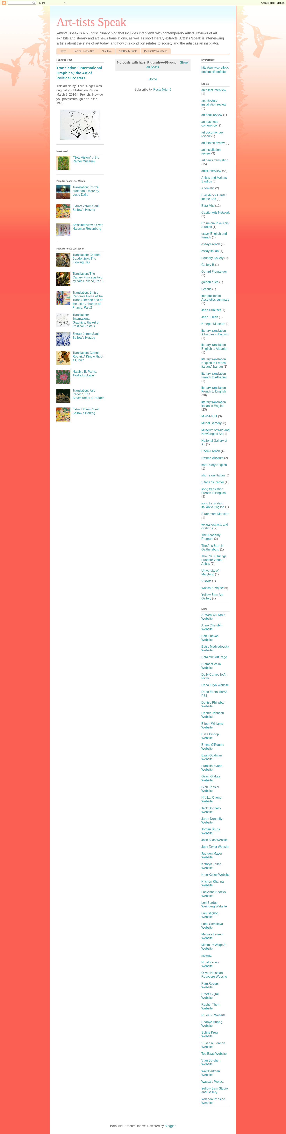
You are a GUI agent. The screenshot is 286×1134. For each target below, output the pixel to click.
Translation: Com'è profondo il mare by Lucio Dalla (86, 191)
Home (63, 51)
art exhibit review (213, 143)
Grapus (206, 289)
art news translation (214, 160)
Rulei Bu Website (213, 1015)
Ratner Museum (212, 458)
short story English (214, 465)
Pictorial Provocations (155, 51)
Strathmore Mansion (215, 514)
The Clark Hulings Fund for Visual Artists (213, 560)
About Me (107, 51)
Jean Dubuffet (211, 310)
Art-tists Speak (91, 22)
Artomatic (207, 188)
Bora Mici (207, 205)
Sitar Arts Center (212, 482)
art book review (211, 115)
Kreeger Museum (213, 323)
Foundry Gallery (212, 258)
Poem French (210, 451)
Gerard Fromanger (214, 271)
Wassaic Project (212, 588)
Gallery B (207, 264)
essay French (210, 244)
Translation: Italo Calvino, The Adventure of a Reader (88, 394)
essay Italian (210, 251)
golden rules (209, 282)
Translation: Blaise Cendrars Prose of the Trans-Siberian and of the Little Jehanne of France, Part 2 (88, 300)
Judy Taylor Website (215, 846)
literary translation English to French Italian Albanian (213, 363)
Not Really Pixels (128, 51)
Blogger (170, 1126)
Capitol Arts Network (215, 212)
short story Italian (213, 475)
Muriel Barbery (211, 423)
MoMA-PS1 (209, 416)
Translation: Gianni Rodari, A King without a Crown (88, 356)
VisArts (206, 581)
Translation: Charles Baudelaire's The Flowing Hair (86, 258)
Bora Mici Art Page (214, 657)
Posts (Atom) (162, 89)
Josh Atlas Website (214, 840)
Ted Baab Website (214, 1053)
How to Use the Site (84, 51)
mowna (206, 955)
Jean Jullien (209, 317)
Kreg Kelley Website (215, 874)
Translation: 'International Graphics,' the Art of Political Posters (79, 73)
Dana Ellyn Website (215, 685)
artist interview (211, 171)
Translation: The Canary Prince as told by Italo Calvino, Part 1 (88, 277)
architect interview (213, 90)
